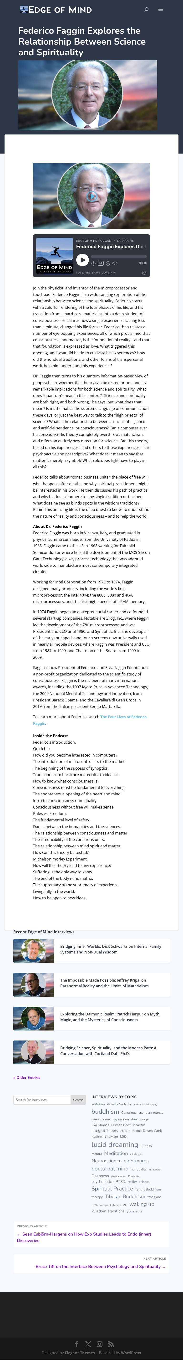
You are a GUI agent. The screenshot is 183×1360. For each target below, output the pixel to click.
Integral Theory (105, 1130)
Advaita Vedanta (119, 1104)
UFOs (95, 1205)
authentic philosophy (145, 1104)
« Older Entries (26, 1077)
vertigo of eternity (110, 1205)
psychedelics (102, 1181)
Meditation (116, 1153)
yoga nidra (134, 1211)
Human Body (121, 1125)
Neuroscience (107, 1160)
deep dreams (101, 1119)
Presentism (134, 1176)
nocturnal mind (110, 1168)
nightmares (136, 1160)
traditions (154, 1197)
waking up (141, 1204)
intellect (125, 1131)
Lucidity (146, 1146)
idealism (139, 1125)
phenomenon (118, 1176)
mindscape (136, 1154)
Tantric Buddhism (148, 1189)
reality (132, 1182)
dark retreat (154, 1112)
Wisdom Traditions (108, 1211)
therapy (97, 1197)
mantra (97, 1154)
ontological (155, 1169)
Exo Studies (100, 1125)
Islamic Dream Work (147, 1130)
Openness (100, 1176)
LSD (123, 1136)
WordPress (131, 1352)
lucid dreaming (115, 1144)
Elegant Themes (80, 1352)
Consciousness (132, 1112)
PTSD (121, 1181)
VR (125, 1205)
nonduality (139, 1169)
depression (121, 1119)
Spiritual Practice (112, 1188)
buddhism (105, 1111)
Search (78, 1100)
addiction (98, 1104)
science (144, 1182)
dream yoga (139, 1119)
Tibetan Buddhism (125, 1196)
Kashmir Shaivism (105, 1136)
